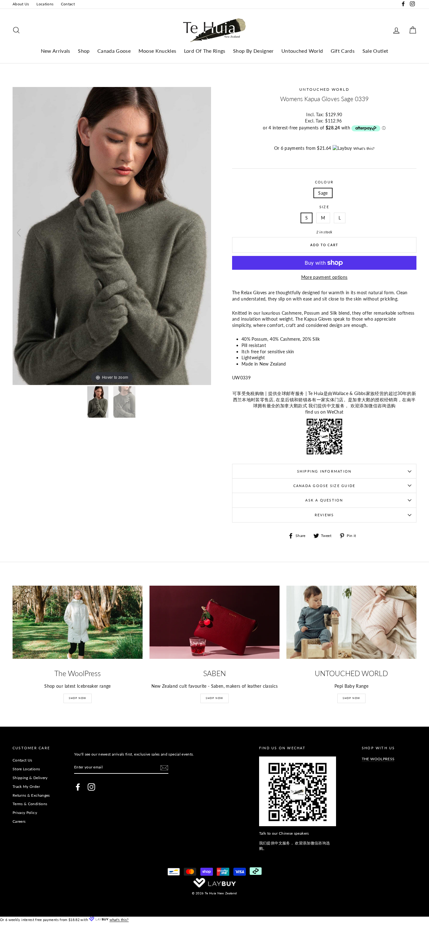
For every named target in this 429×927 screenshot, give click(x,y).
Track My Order (26, 786)
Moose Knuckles (157, 51)
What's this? (363, 148)
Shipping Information (324, 471)
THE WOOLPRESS (378, 758)
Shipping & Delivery (30, 777)
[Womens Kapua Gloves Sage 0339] (124, 402)
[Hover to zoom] (112, 235)
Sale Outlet (375, 51)
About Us (21, 4)
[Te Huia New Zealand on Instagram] (91, 787)
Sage (323, 193)
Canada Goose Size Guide (324, 486)
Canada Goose (114, 51)
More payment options (324, 277)
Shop (84, 51)
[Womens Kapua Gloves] (98, 402)
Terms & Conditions (30, 803)
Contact (68, 4)
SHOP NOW (77, 698)
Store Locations (26, 769)
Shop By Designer (253, 51)
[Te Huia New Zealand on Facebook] (78, 787)
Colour (324, 182)
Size (324, 207)
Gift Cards (343, 51)
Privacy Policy (25, 812)
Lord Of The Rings (204, 51)
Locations (44, 4)
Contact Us (22, 760)
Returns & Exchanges (31, 795)
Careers (19, 821)
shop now (351, 698)
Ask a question (324, 500)
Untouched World (302, 51)
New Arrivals (55, 51)
